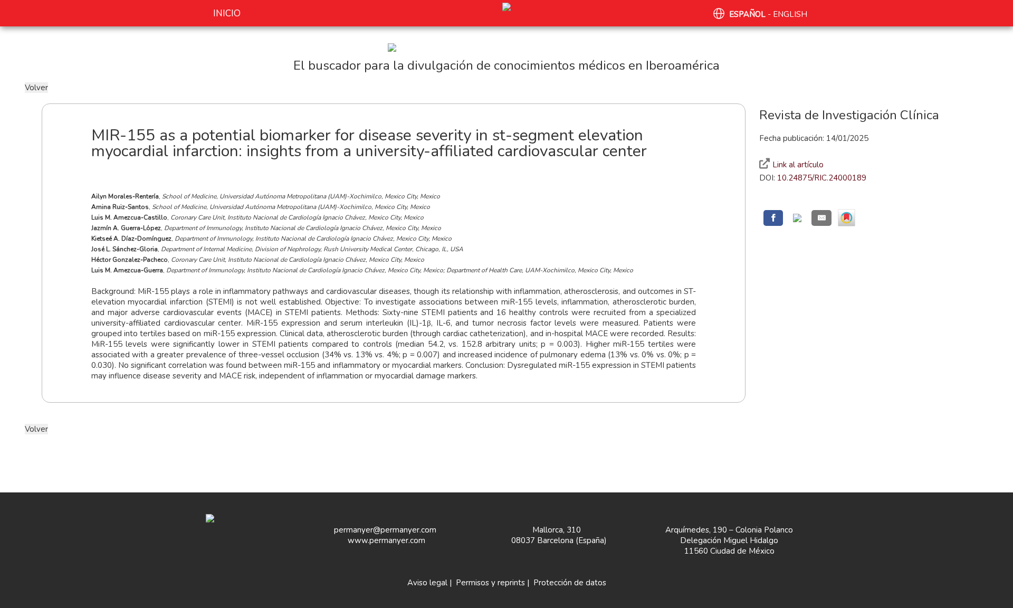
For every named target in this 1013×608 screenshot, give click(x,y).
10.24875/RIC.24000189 (821, 178)
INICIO (227, 13)
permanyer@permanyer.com (385, 530)
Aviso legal (427, 582)
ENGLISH (790, 14)
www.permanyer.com (386, 540)
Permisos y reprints (490, 582)
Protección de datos (569, 582)
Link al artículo (798, 164)
